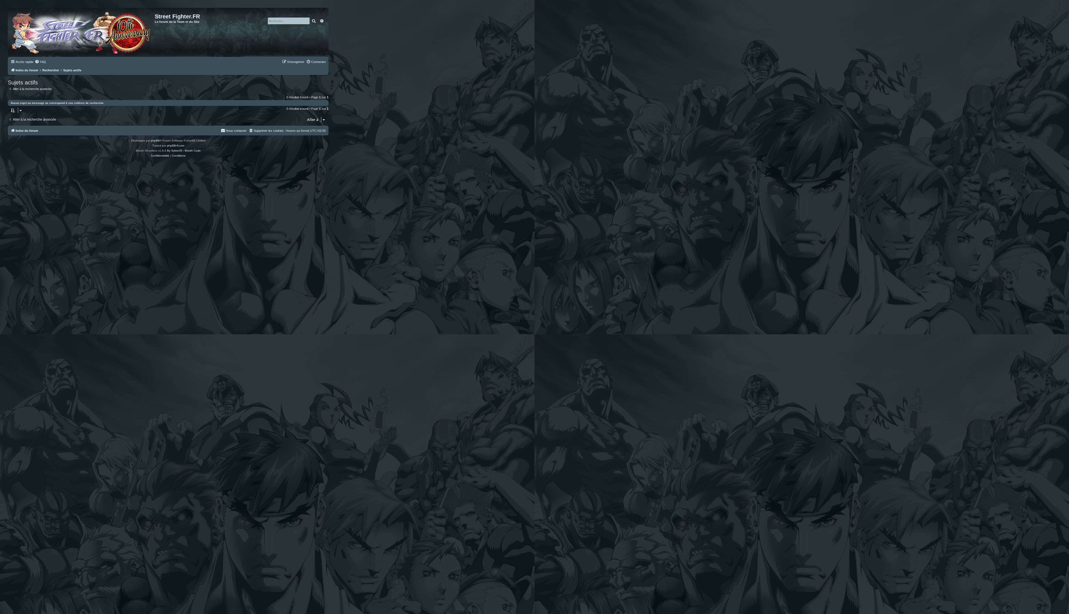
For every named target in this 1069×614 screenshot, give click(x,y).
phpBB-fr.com (175, 145)
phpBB (155, 140)
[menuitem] (40, 62)
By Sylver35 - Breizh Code (184, 150)
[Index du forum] (82, 31)
